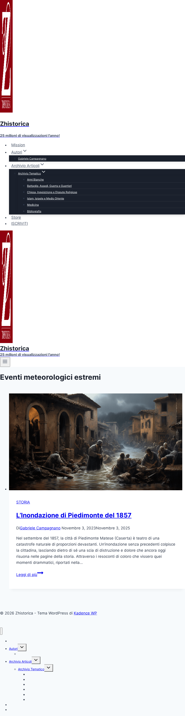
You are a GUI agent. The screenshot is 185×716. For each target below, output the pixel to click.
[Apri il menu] (5, 362)
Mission (18, 145)
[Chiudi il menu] (1, 631)
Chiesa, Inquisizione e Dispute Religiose (52, 192)
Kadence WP (85, 613)
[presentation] (97, 442)
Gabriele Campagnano (32, 158)
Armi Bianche (35, 179)
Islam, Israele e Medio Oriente (45, 198)
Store (16, 217)
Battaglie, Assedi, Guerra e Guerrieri (49, 185)
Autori (13, 648)
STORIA (23, 502)
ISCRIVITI (19, 223)
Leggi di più (29, 574)
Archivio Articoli (20, 661)
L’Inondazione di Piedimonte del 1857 (74, 515)
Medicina (33, 204)
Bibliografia (34, 211)
